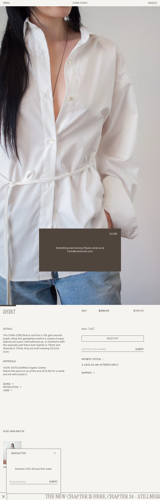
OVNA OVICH (80, 3)
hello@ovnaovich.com (80, 251)
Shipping (87, 373)
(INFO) (114, 365)
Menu (6, 3)
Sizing (7, 384)
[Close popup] (54, 453)
